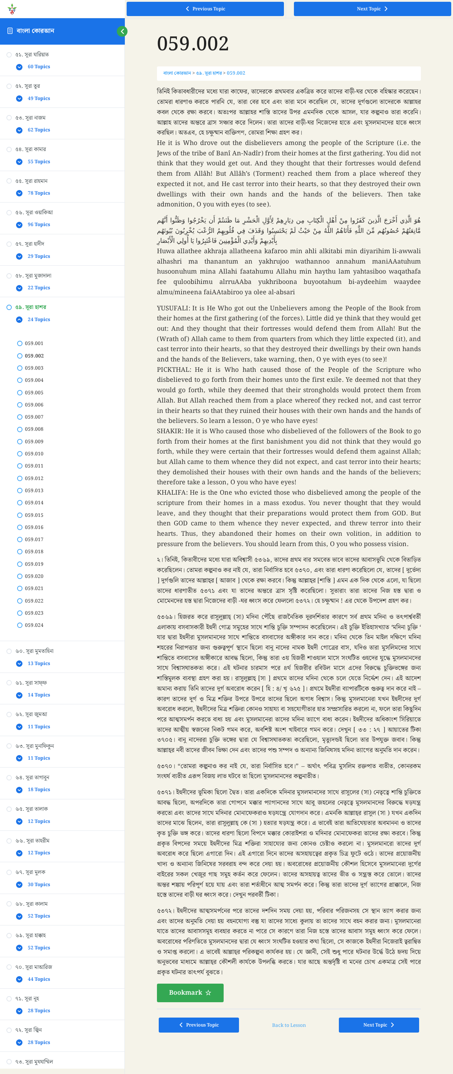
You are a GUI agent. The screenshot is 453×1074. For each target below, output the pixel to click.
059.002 (236, 73)
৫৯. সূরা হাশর (209, 73)
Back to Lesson (289, 1025)
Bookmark (185, 993)
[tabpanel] (289, 544)
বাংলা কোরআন (35, 31)
